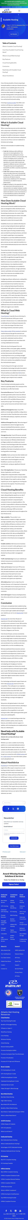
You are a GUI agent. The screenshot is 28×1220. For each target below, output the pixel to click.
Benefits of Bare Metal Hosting (9, 1108)
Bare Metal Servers (4, 901)
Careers (3, 965)
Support (17, 946)
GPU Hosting (4, 906)
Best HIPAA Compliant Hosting (9, 1172)
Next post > (23, 851)
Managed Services (3, 929)
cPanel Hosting (5, 1043)
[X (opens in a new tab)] (10, 1210)
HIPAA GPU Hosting (13, 925)
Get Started (13, 34)
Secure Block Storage (23, 934)
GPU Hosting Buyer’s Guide (8, 1073)
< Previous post (6, 851)
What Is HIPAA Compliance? (8, 1190)
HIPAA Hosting (12, 901)
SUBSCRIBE (14, 838)
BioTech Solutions (12, 919)
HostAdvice (4, 765)
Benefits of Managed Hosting (8, 1024)
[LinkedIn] (17, 808)
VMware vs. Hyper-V (6, 1028)
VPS (20, 372)
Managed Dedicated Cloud (3, 922)
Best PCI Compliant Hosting (8, 1159)
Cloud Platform (22, 895)
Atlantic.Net (20, 613)
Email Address (8, 826)
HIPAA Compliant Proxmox (8, 1201)
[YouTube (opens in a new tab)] (20, 1210)
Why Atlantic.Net (5, 950)
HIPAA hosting (21, 754)
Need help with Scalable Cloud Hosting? (11, 71)
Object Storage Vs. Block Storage (9, 1088)
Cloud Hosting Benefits (9, 63)
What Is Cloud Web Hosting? (11, 56)
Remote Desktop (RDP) (7, 1046)
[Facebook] (8, 808)
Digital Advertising (13, 931)
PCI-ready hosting (6, 756)
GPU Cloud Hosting (23, 912)
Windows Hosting (6, 1039)
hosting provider (11, 102)
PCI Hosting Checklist (7, 1163)
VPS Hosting (14, 27)
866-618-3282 (10, 1214)
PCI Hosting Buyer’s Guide (8, 1070)
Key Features (6, 59)
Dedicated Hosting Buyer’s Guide (10, 1081)
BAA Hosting (13, 915)
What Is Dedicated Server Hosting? (10, 1143)
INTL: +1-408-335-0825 (17, 7)
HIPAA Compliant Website (8, 1183)
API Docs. (17, 957)
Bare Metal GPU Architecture (9, 1104)
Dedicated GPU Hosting (4, 910)
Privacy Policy (18, 972)
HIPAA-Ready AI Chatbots (8, 1124)
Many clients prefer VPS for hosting (10, 331)
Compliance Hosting (13, 895)
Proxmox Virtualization (7, 1057)
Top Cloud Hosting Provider (8, 1021)
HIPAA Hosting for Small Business (10, 1194)
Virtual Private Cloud (23, 923)
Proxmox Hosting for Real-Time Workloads (12, 1054)
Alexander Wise (21, 25)
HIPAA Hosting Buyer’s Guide (9, 1077)
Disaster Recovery (3, 916)
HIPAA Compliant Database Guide (10, 1175)
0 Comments (10, 29)
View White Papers (14, 846)
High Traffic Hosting (6, 1100)
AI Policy (17, 976)
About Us (3, 946)
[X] (13, 808)
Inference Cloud (22, 907)
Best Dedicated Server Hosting (9, 1140)
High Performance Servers (4, 939)
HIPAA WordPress (13, 907)
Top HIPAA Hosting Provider (8, 1197)
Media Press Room (6, 961)
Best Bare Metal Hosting (7, 1097)
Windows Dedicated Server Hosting (10, 1151)
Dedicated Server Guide (7, 1084)
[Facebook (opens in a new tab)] (6, 1210)
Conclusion (5, 66)
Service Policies (19, 968)
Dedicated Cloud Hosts (23, 918)
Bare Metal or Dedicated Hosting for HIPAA (12, 1111)
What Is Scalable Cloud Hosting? (12, 46)
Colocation (4, 933)
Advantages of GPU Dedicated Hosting (11, 1147)
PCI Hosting (13, 911)
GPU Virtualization (6, 1127)
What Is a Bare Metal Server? (8, 1115)
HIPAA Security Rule (6, 1186)
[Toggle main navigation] (19, 10)
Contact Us (4, 968)
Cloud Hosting (5, 316)
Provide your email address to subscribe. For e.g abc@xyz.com (14, 834)
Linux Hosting (4, 1035)
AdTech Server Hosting (12, 937)
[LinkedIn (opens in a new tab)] (15, 1210)
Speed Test (18, 961)
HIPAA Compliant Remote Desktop (10, 1179)
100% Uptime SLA (20, 950)
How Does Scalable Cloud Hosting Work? (12, 51)
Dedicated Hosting (4, 895)
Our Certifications (6, 954)
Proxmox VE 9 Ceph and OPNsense (10, 1061)
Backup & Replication (23, 929)
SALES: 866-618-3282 (6, 7)
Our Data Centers (5, 957)
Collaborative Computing (23, 940)
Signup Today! (14, 884)
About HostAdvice (8, 76)
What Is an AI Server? (6, 1131)
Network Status (19, 954)
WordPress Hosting (6, 1032)
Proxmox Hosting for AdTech (8, 1050)
